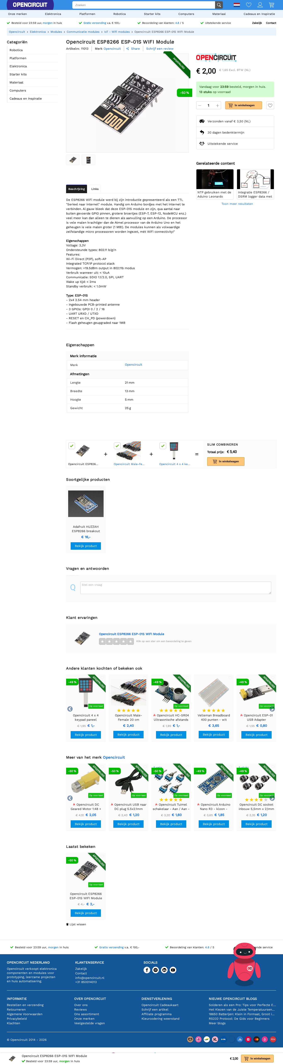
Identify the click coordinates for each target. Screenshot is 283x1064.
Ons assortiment (86, 1014)
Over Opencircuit (90, 999)
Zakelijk (257, 22)
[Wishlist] (245, 5)
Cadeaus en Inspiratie (259, 14)
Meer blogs (217, 1023)
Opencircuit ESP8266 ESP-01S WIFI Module (131, 634)
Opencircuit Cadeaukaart (160, 1005)
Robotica (119, 14)
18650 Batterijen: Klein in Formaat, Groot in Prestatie (242, 1014)
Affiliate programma (157, 1014)
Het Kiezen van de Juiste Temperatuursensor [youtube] (242, 1009)
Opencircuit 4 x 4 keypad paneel (175, 464)
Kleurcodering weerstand (160, 1019)
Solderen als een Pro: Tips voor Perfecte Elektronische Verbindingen (242, 1005)
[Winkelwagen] (268, 5)
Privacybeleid (17, 1019)
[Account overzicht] (257, 5)
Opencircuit (133, 364)
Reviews (80, 1009)
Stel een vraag (92, 584)
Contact (271, 22)
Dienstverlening (157, 999)
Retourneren (16, 1009)
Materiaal (219, 14)
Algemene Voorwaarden (24, 1014)
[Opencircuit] (30, 5)
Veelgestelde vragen (89, 1023)
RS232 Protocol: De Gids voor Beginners (239, 1019)
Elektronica (53, 14)
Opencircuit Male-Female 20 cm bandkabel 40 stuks (130, 464)
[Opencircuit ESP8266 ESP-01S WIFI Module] (72, 160)
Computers (186, 14)
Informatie (17, 999)
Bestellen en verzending (25, 1005)
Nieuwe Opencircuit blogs (233, 999)
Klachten (13, 1023)
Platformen (87, 14)
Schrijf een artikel (155, 1009)
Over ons (81, 1005)
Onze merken (17, 14)
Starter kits (152, 14)
